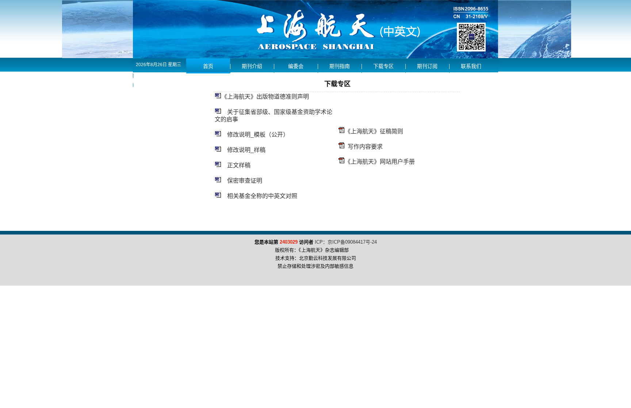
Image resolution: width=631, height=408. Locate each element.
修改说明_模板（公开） (258, 134)
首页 (208, 66)
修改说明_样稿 (246, 150)
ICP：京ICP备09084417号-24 (346, 242)
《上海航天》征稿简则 (374, 131)
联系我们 (471, 66)
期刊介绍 (252, 66)
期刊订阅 (427, 66)
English (155, 80)
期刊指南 (339, 66)
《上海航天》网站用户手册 (380, 162)
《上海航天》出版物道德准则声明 (265, 97)
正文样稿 (239, 165)
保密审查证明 (244, 181)
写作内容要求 (365, 147)
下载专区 (383, 66)
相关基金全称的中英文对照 (262, 196)
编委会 (295, 66)
